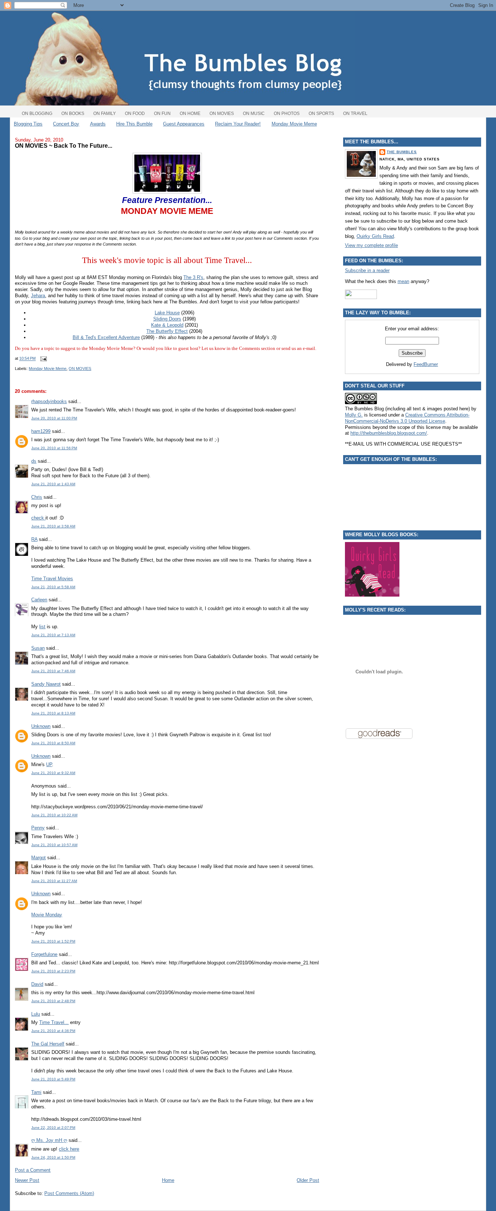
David (37, 984)
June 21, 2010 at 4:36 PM (53, 1031)
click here (69, 1149)
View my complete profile (371, 245)
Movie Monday (46, 914)
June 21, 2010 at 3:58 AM (53, 526)
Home (168, 1180)
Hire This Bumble (134, 124)
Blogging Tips (28, 124)
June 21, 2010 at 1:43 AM (53, 484)
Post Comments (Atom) (69, 1193)
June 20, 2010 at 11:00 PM (54, 418)
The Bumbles (402, 152)
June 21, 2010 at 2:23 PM (53, 971)
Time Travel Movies (52, 578)
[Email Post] (42, 358)
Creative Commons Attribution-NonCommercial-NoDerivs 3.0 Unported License (407, 418)
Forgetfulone (44, 954)
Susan (38, 648)
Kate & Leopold (167, 325)
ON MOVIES (80, 368)
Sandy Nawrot (46, 684)
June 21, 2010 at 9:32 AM (53, 773)
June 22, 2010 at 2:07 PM (53, 1128)
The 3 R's (193, 277)
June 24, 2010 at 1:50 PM (53, 1157)
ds (33, 461)
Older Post (308, 1180)
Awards (98, 124)
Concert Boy (66, 124)
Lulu (35, 1014)
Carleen (39, 599)
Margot (38, 857)
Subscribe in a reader (367, 270)
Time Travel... (54, 1022)
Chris (36, 497)
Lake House (167, 312)
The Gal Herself (47, 1044)
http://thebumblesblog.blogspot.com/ (388, 433)
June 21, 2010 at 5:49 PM (53, 1079)
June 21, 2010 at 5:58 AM (53, 587)
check (38, 518)
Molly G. (354, 415)
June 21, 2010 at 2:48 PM (53, 1001)
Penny (38, 827)
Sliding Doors (167, 319)
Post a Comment (32, 1170)
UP (49, 764)
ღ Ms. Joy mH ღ (49, 1140)
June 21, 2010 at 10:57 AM (54, 845)
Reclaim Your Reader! (238, 124)
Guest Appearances (183, 124)
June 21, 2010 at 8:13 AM (53, 713)
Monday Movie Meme (294, 124)
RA (34, 539)
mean (403, 281)
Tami (36, 1092)
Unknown (40, 726)
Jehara (38, 295)
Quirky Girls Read (375, 236)
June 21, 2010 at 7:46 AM (53, 671)
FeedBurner (426, 364)
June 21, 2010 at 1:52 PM (53, 941)
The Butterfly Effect (167, 331)
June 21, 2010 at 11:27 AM (54, 881)
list (42, 626)
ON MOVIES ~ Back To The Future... (63, 145)
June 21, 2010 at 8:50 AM (53, 743)
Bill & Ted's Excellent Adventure (106, 337)
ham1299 (40, 431)
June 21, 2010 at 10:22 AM (54, 815)
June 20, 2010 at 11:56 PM (54, 448)
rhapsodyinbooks (49, 401)
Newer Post (27, 1180)
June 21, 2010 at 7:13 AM (53, 635)
